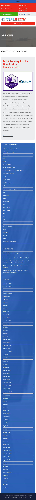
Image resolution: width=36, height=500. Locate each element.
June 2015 (5, 481)
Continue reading (8, 136)
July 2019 (5, 419)
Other (4, 217)
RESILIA (5, 235)
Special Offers (23, 5)
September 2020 (7, 392)
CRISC (4, 186)
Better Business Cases (9, 167)
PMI (4, 223)
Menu (18, 1)
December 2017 (7, 450)
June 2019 (5, 423)
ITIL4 (4, 198)
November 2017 (7, 453)
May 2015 (5, 484)
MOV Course (6, 210)
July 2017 (5, 463)
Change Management (8, 173)
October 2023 (6, 348)
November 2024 (7, 324)
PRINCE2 (5, 232)
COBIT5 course (7, 183)
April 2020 (5, 407)
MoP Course (6, 201)
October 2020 (6, 389)
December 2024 (7, 321)
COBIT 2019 (6, 179)
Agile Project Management (10, 152)
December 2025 (7, 284)
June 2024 (5, 330)
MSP (4, 213)
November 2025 (7, 287)
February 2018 (6, 447)
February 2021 (6, 376)
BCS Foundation (7, 164)
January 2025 (6, 318)
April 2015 (5, 487)
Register (28, 14)
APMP (4, 161)
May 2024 (5, 333)
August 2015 (6, 475)
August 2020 (6, 395)
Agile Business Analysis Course (11, 149)
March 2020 (6, 410)
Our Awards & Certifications (23, 9)
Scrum (4, 238)
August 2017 (6, 460)
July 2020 (5, 398)
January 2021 (6, 379)
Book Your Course (6, 5)
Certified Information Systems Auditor (13, 170)
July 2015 (5, 478)
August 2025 (6, 296)
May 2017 (5, 469)
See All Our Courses (6, 8)
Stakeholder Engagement (10, 241)
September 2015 (7, 472)
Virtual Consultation (6, 14)
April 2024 (5, 336)
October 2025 (6, 290)
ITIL (4, 192)
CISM (4, 176)
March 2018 (6, 444)
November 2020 (7, 385)
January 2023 (6, 373)
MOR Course (6, 207)
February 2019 (6, 432)
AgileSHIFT (6, 155)
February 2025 (6, 314)
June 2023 (5, 358)
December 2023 (7, 345)
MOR (4, 204)
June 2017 (5, 466)
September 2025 (7, 293)
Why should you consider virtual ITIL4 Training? (16, 258)
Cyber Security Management (10, 189)
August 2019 (6, 416)
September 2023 (7, 351)
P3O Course (6, 220)
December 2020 (7, 382)
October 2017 (6, 457)
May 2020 (5, 404)
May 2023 (5, 361)
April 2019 (5, 429)
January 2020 (6, 413)
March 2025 (6, 311)
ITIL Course (6, 195)
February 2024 (6, 339)
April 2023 (5, 364)
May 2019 (5, 426)
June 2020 (5, 401)
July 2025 (5, 299)
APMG (4, 158)
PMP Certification (7, 226)
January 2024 (6, 342)
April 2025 (5, 308)
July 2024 (5, 327)
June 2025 (5, 302)
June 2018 (5, 435)
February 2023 (6, 370)
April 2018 (5, 441)
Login (22, 14)
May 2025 (5, 305)
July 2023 (5, 355)
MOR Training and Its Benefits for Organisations (15, 64)
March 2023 (6, 367)
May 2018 (5, 438)
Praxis (4, 229)
